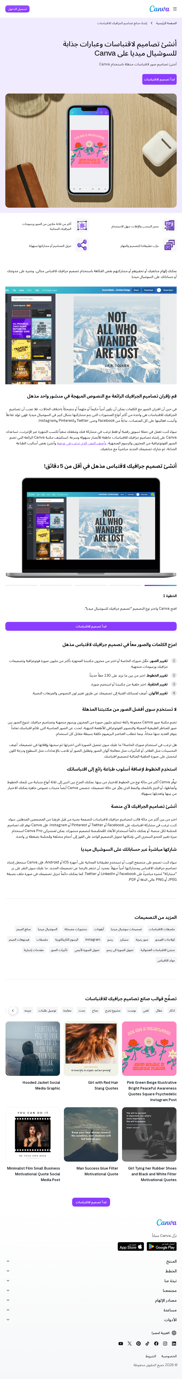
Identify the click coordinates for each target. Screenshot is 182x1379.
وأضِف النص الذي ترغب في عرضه (81, 443)
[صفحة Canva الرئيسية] (160, 8)
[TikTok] (147, 1343)
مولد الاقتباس (166, 960)
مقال (159, 1010)
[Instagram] (165, 1343)
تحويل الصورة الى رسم (120, 950)
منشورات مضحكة (75, 929)
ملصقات (42, 939)
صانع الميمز (23, 929)
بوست (132, 1010)
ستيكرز (124, 939)
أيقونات (99, 929)
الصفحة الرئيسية (166, 23)
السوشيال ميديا (47, 929)
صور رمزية (142, 939)
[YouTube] (120, 1343)
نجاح (95, 1010)
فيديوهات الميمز (19, 939)
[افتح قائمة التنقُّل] (174, 8)
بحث (82, 1010)
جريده (27, 1010)
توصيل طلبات (47, 1010)
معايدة (67, 1010)
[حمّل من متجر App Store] (131, 1250)
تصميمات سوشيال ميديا (126, 929)
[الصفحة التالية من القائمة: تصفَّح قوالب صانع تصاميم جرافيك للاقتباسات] (12, 1010)
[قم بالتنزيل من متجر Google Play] (162, 1250)
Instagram (92, 939)
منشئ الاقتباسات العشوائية (157, 950)
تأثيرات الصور (59, 950)
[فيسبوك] (156, 1343)
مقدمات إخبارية (34, 950)
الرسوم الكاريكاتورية (66, 939)
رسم (110, 939)
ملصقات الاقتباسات (162, 929)
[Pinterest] (138, 1343)
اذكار (172, 1010)
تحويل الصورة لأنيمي (87, 950)
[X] (129, 1343)
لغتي (146, 1010)
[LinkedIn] (174, 1343)
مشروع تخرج (113, 1010)
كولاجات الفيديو (165, 939)
